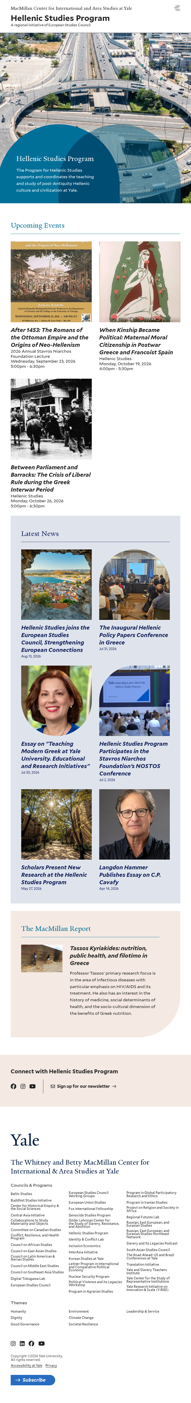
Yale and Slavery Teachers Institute (146, 1271)
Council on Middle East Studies (35, 1266)
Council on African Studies (31, 1245)
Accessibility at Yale (26, 1366)
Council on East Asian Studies (34, 1251)
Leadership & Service (142, 1311)
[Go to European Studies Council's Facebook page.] (13, 1086)
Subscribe (34, 1380)
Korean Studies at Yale (86, 1259)
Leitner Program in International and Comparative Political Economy (94, 1267)
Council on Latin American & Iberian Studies (33, 1258)
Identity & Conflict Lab (86, 1239)
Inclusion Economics (85, 1246)
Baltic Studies (21, 1194)
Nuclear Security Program (89, 1276)
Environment (79, 1311)
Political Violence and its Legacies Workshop (95, 1284)
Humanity (18, 1311)
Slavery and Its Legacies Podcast (151, 1243)
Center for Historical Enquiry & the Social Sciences (35, 1207)
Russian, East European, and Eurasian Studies (147, 1224)
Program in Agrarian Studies (91, 1291)
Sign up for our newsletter (83, 1086)
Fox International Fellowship (91, 1209)
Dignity (16, 1318)
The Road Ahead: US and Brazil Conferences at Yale (150, 1257)
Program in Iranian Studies (146, 1202)
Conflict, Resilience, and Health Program (35, 1237)
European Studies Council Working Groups (89, 1194)
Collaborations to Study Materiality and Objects (29, 1222)
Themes (19, 1303)
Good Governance (25, 1324)
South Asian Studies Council (148, 1250)
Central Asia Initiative (28, 1215)
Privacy (51, 1366)
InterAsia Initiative (83, 1252)
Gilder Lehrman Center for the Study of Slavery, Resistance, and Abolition (94, 1224)
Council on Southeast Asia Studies (37, 1272)
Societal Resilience (83, 1324)
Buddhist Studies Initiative (31, 1200)
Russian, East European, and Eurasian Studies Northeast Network (147, 1234)
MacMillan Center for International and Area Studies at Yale (71, 8)
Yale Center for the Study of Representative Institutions (148, 1280)
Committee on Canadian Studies (36, 1230)
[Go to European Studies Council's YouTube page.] (32, 1086)
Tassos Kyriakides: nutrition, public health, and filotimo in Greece (108, 955)
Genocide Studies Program (90, 1215)
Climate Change (81, 1318)
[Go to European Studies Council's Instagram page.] (22, 1086)
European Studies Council (69, 25)
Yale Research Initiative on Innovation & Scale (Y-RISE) (147, 1288)
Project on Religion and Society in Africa (152, 1209)
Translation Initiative (142, 1264)
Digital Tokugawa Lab (28, 1279)
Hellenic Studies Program (88, 1233)
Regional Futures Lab (142, 1217)
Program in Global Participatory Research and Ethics (151, 1194)
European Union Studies (87, 1202)
